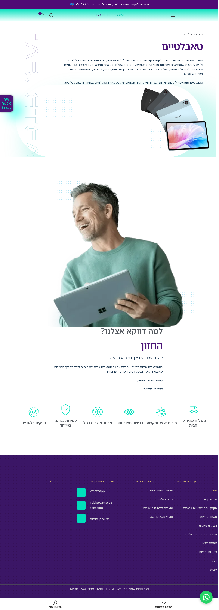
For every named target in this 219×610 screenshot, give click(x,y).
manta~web (78, 588)
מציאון (213, 569)
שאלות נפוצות (208, 552)
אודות (213, 490)
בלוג (214, 561)
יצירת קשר (210, 499)
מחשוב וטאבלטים (161, 490)
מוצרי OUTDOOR (161, 517)
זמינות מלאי (209, 543)
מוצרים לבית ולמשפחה (158, 508)
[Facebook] (81, 492)
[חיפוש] (51, 15)
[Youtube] (81, 518)
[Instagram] (81, 505)
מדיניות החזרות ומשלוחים (200, 534)
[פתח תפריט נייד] (173, 15)
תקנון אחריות (208, 517)
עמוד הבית (196, 34)
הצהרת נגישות (208, 525)
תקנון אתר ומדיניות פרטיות (200, 508)
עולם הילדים (165, 499)
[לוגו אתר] (109, 15)
